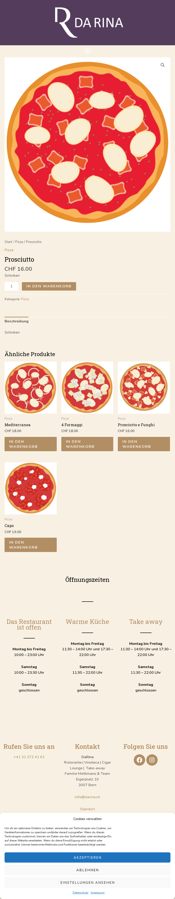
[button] (163, 65)
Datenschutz (80, 892)
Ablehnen (87, 870)
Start (8, 242)
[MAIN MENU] (88, 51)
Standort (87, 809)
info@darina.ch (87, 797)
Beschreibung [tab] (16, 321)
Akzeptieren (88, 857)
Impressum (98, 892)
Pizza (19, 242)
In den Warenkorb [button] (23, 444)
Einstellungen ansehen (87, 882)
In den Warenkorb (49, 286)
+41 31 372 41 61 (29, 757)
